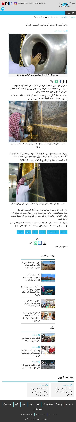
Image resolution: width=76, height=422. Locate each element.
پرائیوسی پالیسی (52, 414)
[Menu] (73, 4)
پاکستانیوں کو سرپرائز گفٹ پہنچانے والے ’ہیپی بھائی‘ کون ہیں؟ (30, 353)
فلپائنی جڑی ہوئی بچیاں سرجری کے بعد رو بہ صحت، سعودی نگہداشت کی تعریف (31, 316)
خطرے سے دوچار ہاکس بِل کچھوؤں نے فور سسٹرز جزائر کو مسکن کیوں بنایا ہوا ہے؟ (30, 291)
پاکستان (59, 404)
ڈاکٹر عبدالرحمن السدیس (52, 232)
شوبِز (23, 404)
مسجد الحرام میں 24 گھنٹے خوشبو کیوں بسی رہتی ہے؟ (39, 391)
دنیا (38, 404)
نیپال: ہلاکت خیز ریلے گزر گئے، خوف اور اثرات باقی (30, 366)
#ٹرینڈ (31, 404)
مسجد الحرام (63, 232)
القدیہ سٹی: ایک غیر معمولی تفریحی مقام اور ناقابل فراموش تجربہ (31, 277)
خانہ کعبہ (42, 232)
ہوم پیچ (73, 17)
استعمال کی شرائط (40, 414)
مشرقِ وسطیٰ (48, 404)
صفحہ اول (69, 404)
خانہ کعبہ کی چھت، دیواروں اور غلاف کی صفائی (63, 391)
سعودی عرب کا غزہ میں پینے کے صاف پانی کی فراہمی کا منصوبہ (32, 303)
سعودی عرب (64, 17)
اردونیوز (28, 232)
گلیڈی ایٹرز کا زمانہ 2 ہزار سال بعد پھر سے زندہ (31, 339)
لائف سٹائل (38, 409)
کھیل (16, 404)
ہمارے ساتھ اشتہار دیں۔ (26, 414)
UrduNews (20, 232)
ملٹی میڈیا (7, 404)
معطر (35, 232)
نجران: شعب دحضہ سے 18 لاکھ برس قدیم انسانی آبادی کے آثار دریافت (41, 12)
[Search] (2, 9)
